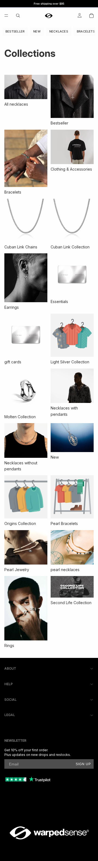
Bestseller (14, 31)
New (37, 31)
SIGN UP (83, 764)
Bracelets (86, 31)
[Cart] (91, 16)
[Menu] (6, 15)
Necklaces (58, 31)
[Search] (18, 16)
